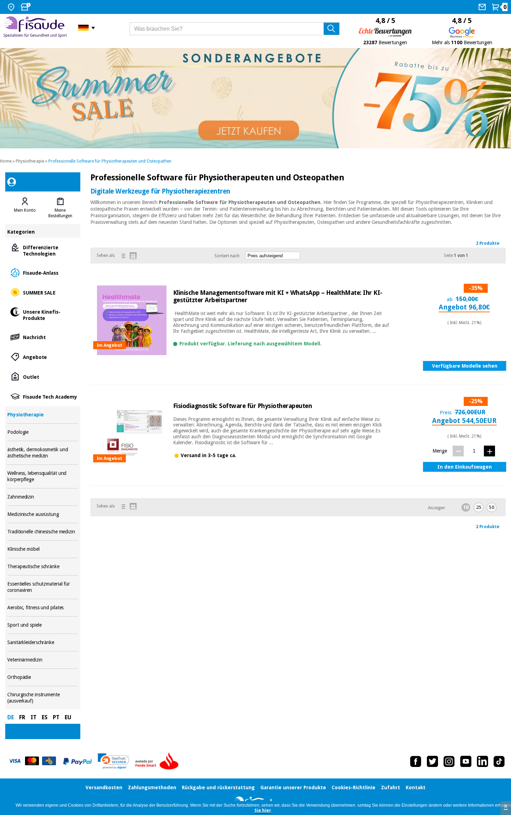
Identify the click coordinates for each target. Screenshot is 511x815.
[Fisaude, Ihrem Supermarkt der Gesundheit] (35, 28)
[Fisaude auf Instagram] (449, 761)
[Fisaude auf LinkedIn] (482, 761)
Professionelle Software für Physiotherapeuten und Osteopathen (109, 161)
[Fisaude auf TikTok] (499, 761)
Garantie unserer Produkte (293, 787)
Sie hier (262, 810)
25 (478, 507)
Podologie (42, 432)
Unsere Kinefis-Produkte (42, 314)
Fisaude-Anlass (42, 272)
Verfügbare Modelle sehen (464, 366)
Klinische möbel (42, 549)
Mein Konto (25, 210)
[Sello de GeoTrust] (113, 761)
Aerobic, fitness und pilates (42, 607)
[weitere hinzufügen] (489, 451)
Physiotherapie (30, 161)
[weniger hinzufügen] (458, 451)
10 (466, 507)
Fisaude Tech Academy (42, 396)
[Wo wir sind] (12, 7)
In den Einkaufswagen (464, 467)
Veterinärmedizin (42, 659)
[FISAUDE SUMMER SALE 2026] (255, 98)
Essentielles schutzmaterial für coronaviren (42, 587)
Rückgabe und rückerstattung (218, 787)
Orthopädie (42, 677)
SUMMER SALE (42, 292)
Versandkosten (104, 787)
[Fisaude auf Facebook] (415, 761)
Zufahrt (390, 787)
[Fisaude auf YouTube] (465, 761)
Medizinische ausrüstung (42, 514)
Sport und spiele (42, 625)
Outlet (42, 376)
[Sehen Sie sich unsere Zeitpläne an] (26, 7)
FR (22, 717)
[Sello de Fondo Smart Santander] (158, 761)
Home (5, 161)
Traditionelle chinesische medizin (42, 531)
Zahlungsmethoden (152, 787)
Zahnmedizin (42, 497)
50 (491, 507)
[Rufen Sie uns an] (483, 7)
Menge (439, 451)
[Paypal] (77, 761)
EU (68, 717)
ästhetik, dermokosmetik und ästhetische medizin (42, 452)
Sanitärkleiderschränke (42, 642)
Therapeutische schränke (42, 566)
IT (33, 717)
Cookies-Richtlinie (353, 787)
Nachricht (42, 337)
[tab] (25, 208)
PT (56, 717)
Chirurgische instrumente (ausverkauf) (42, 698)
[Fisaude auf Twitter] (432, 761)
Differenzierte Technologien (42, 250)
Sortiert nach (227, 255)
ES (45, 717)
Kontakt (415, 787)
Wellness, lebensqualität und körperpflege (42, 476)
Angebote (42, 357)
